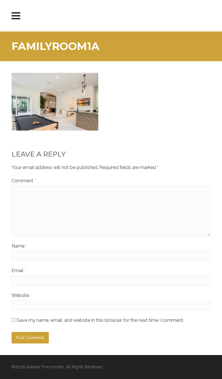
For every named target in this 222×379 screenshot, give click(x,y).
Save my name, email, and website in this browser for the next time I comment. (100, 320)
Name (19, 246)
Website (20, 295)
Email (19, 270)
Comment (24, 180)
